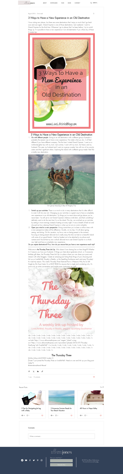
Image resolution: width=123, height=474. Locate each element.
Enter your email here (55, 457)
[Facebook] (30, 460)
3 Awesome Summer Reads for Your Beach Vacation (61, 409)
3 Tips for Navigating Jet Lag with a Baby (31, 409)
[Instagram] (41, 460)
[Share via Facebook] (29, 371)
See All (102, 387)
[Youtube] (26, 460)
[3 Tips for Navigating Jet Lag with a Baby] (32, 397)
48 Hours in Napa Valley (88, 408)
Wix (97, 462)
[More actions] (94, 13)
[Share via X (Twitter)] (33, 371)
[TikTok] (22, 460)
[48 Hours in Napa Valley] (91, 397)
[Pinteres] (38, 460)
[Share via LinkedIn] (38, 371)
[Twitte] (34, 460)
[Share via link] (42, 371)
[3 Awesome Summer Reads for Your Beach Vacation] (62, 397)
